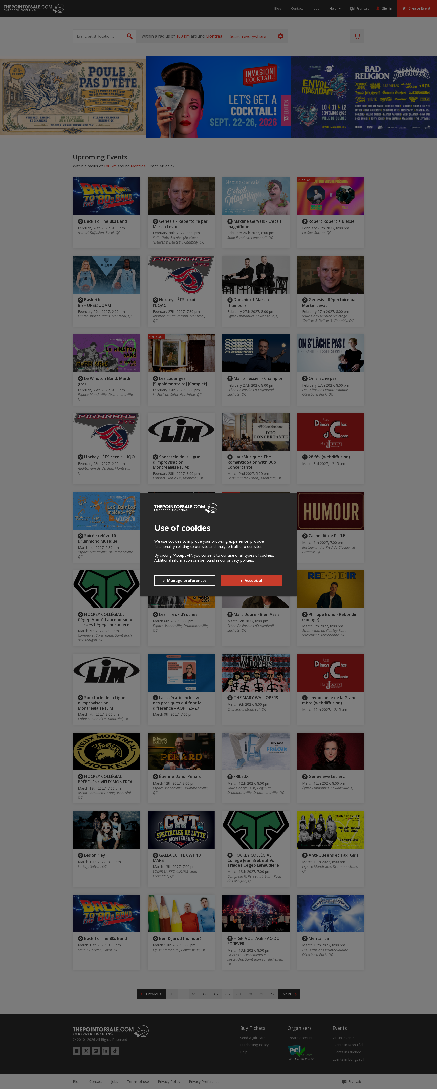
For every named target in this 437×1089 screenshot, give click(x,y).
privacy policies (240, 560)
